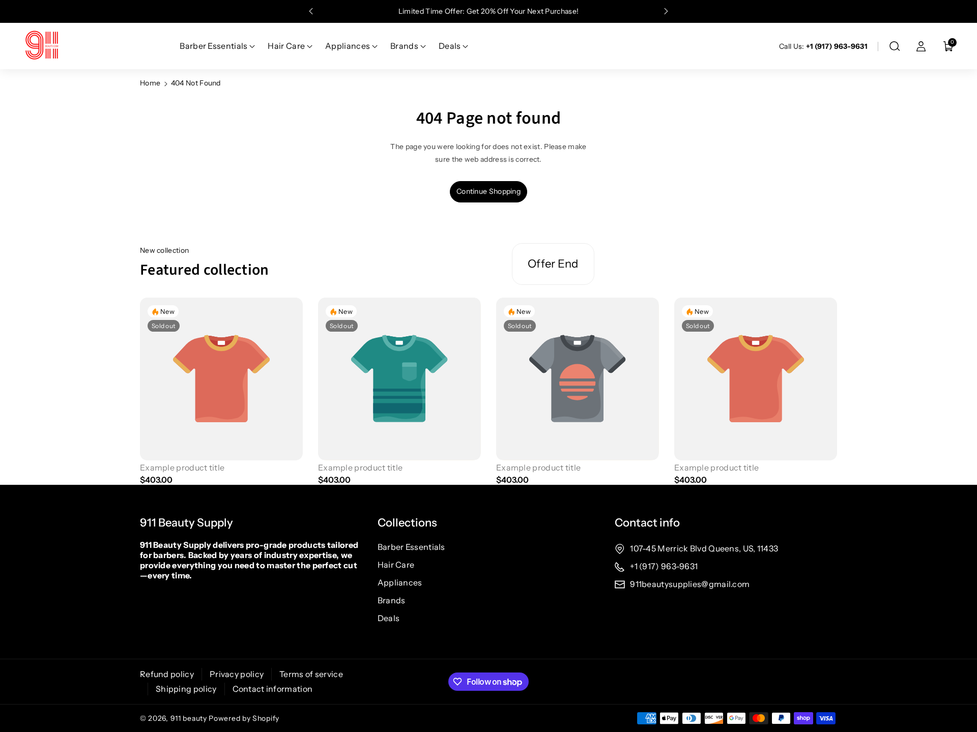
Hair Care (396, 565)
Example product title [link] (182, 467)
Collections (407, 523)
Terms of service (311, 674)
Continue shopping (488, 191)
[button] (894, 46)
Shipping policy (186, 689)
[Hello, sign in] (921, 46)
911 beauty (188, 718)
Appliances (400, 582)
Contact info (647, 523)
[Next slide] (666, 11)
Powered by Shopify (244, 718)
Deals (389, 618)
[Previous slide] (311, 11)
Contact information (273, 689)
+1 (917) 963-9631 (664, 566)
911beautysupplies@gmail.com (690, 584)
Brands (392, 600)
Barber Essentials (411, 547)
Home (150, 82)
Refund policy (167, 674)
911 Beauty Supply (186, 523)
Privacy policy (237, 674)
